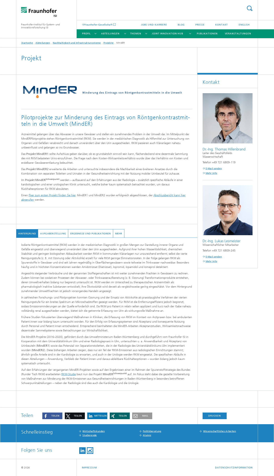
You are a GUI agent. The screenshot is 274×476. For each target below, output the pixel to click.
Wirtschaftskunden (93, 431)
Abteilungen (110, 33)
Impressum (89, 467)
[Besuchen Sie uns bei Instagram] (90, 450)
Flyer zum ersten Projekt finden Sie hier (52, 195)
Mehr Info (211, 173)
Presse (199, 24)
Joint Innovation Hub (167, 33)
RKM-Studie (68, 374)
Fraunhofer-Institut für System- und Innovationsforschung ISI (40, 26)
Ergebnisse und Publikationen (90, 233)
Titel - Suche (249, 8)
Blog (181, 24)
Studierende (89, 435)
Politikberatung (152, 431)
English (244, 24)
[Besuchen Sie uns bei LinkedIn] (82, 450)
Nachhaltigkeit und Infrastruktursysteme (77, 42)
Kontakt (221, 24)
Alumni (147, 435)
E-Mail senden (214, 168)
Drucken (214, 415)
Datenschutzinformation (234, 467)
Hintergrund (27, 233)
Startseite (27, 42)
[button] (52, 416)
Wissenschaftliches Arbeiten (219, 431)
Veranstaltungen (238, 33)
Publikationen (207, 33)
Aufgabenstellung (53, 233)
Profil (86, 33)
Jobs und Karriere (154, 24)
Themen (135, 33)
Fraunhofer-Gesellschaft (98, 24)
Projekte (109, 42)
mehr (118, 233)
